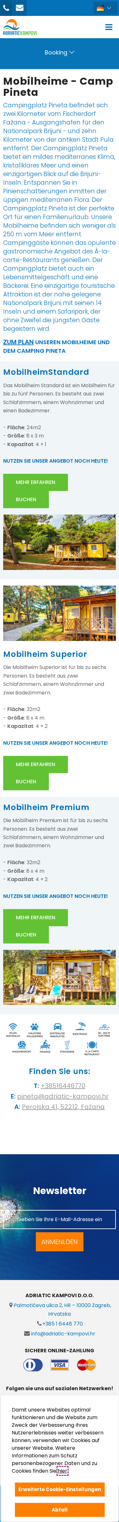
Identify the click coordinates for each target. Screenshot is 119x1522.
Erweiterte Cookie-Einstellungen (59, 1489)
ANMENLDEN (59, 1241)
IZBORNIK (110, 27)
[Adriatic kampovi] (20, 27)
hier (62, 1471)
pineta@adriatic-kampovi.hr (63, 1096)
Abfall (60, 1509)
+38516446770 (63, 1085)
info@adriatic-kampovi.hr (62, 1333)
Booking (56, 52)
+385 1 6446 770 (62, 1323)
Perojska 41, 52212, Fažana (63, 1106)
